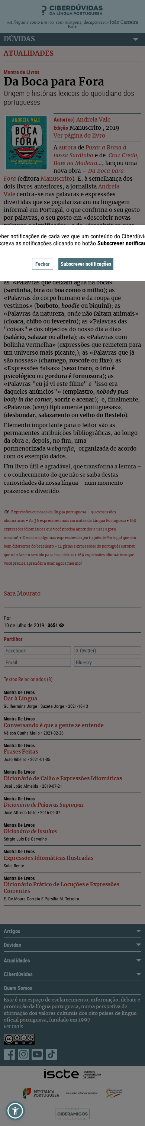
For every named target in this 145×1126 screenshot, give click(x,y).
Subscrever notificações (86, 263)
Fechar (42, 263)
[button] (15, 1111)
